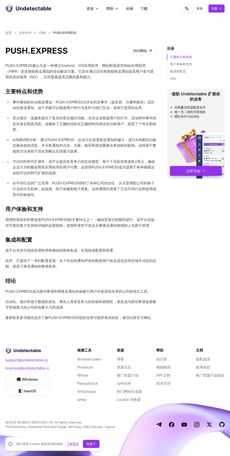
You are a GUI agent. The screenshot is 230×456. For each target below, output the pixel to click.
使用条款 (203, 367)
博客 (120, 359)
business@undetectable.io (27, 368)
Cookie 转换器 (129, 399)
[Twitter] (209, 424)
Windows (30, 379)
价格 (129, 8)
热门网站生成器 (129, 391)
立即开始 (193, 171)
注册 (214, 8)
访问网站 (140, 50)
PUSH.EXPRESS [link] (64, 33)
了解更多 (73, 444)
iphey (81, 399)
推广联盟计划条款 (210, 375)
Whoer (82, 375)
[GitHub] (222, 424)
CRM (42, 33)
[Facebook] (171, 424)
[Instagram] (196, 424)
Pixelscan (85, 367)
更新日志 (124, 367)
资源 (90, 8)
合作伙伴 (25, 33)
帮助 (109, 8)
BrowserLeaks (89, 359)
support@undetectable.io (26, 360)
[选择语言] (187, 8)
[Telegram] (159, 424)
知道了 (91, 444)
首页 (8, 33)
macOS (30, 391)
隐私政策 (203, 359)
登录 (200, 8)
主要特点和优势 (181, 57)
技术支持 (163, 383)
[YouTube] (184, 424)
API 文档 (163, 375)
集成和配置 (178, 71)
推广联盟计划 (127, 375)
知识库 (161, 359)
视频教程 (163, 367)
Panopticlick (87, 383)
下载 (144, 8)
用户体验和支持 (181, 64)
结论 (173, 78)
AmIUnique (86, 391)
